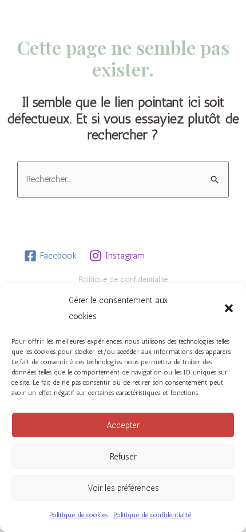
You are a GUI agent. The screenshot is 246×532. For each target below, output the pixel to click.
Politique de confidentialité (152, 515)
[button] (229, 308)
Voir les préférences (123, 488)
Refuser (123, 457)
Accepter (123, 425)
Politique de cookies (78, 515)
